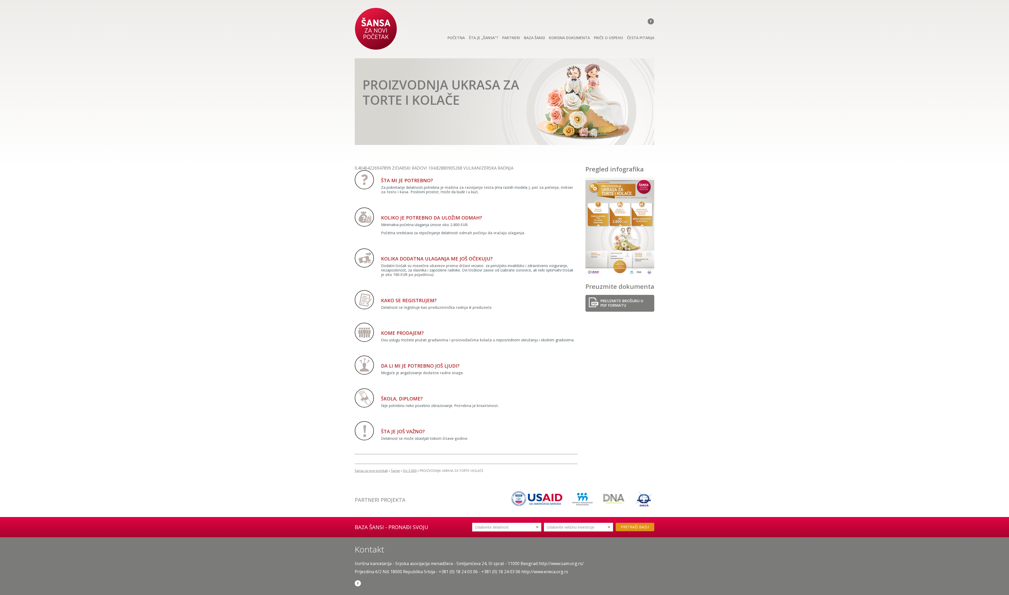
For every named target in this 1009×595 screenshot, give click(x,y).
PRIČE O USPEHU (608, 37)
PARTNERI (511, 37)
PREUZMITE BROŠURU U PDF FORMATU (621, 303)
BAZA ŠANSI (534, 37)
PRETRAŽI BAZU (635, 526)
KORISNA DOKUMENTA (569, 37)
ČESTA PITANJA (640, 37)
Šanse (395, 470)
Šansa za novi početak (371, 470)
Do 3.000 (409, 470)
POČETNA (456, 37)
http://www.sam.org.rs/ (561, 563)
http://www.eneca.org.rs (544, 572)
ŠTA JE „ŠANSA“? (483, 37)
